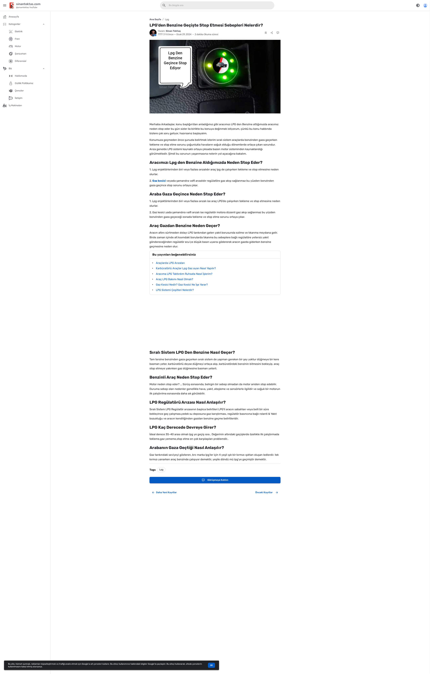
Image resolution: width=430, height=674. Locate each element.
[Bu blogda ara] (164, 5)
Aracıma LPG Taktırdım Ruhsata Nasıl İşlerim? (184, 273)
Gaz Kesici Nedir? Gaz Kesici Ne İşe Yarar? (182, 284)
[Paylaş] (271, 32)
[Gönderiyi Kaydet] (265, 32)
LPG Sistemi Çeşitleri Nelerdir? (175, 290)
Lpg (167, 19)
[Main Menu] (4, 5)
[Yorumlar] (278, 32)
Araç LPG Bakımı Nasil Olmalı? (174, 279)
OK (211, 665)
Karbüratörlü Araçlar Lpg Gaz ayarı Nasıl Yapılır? (186, 268)
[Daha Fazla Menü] (425, 5)
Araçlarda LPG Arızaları (170, 262)
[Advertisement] (215, 322)
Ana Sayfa (155, 19)
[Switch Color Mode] (418, 5)
